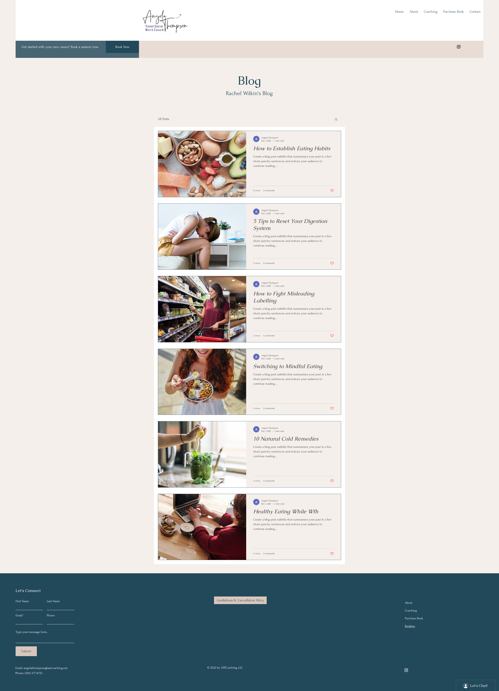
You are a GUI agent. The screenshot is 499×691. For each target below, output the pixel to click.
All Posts (163, 119)
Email (19, 615)
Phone (51, 615)
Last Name (53, 601)
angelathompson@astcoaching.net (46, 668)
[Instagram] (458, 46)
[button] (336, 120)
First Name (22, 601)
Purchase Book (414, 618)
